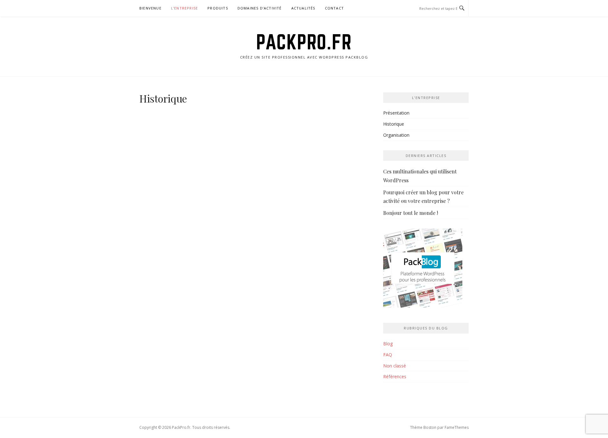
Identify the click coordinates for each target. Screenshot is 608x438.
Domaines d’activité (260, 8)
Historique (393, 124)
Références (394, 376)
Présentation (396, 113)
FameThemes (457, 427)
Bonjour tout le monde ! (410, 213)
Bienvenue (150, 8)
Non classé (394, 366)
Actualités (303, 8)
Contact (334, 8)
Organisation (396, 135)
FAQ (387, 355)
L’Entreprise (184, 8)
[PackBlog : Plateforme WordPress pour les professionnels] (422, 270)
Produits (217, 8)
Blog (388, 344)
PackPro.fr (304, 41)
